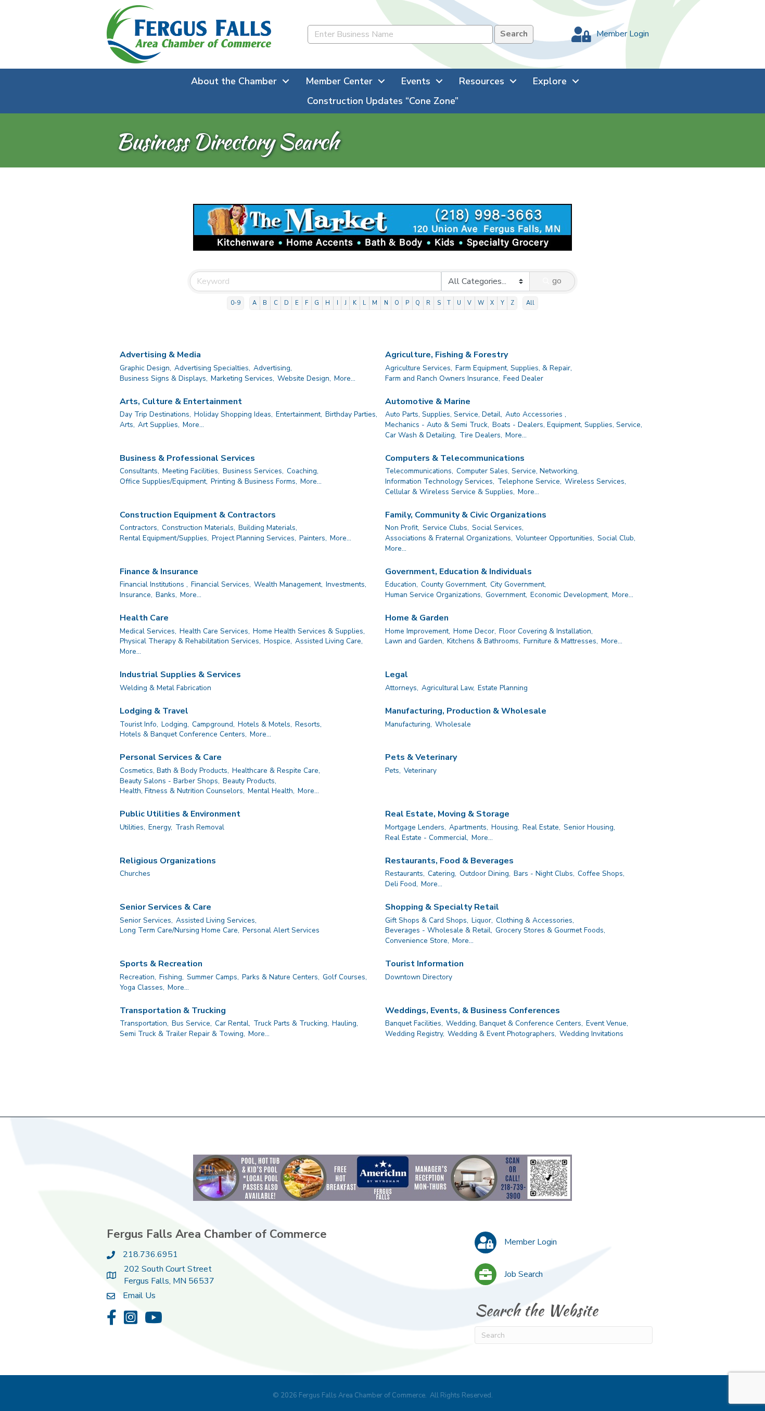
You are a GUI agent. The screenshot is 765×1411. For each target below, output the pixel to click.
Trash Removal (199, 827)
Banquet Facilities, (414, 1023)
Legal (396, 674)
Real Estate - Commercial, (426, 838)
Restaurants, (405, 873)
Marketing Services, (242, 378)
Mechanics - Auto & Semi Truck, (437, 425)
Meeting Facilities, (191, 471)
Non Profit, (402, 528)
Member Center (339, 81)
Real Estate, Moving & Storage (447, 814)
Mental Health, (271, 791)
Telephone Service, (530, 481)
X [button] (492, 303)
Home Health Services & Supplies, (309, 631)
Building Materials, (267, 528)
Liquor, (482, 920)
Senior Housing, (589, 827)
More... (344, 378)
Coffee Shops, (601, 873)
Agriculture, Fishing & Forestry (446, 354)
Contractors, (139, 528)
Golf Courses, (345, 977)
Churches (135, 873)
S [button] (439, 303)
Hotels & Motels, (265, 724)
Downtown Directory (418, 977)
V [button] (469, 303)
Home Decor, (474, 631)
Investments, (346, 584)
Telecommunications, (419, 471)
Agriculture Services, (418, 368)
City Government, (518, 584)
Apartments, (468, 827)
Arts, (127, 425)
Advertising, (272, 368)
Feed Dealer (523, 378)
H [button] (327, 303)
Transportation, (144, 1023)
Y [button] (502, 303)
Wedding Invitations (591, 1034)
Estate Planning (503, 688)
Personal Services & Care (171, 757)
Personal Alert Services (281, 930)
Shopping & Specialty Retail (442, 907)
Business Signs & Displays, (164, 378)
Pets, (393, 770)
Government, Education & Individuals (458, 571)
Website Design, (304, 378)
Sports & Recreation (161, 963)
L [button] (364, 303)
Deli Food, (401, 884)
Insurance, (136, 595)
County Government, (454, 584)
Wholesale (453, 724)
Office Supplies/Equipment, (164, 481)
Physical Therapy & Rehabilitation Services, (190, 641)
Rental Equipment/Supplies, (164, 538)
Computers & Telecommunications (455, 458)
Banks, (166, 595)
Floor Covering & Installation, (546, 631)
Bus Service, (192, 1023)
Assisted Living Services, (216, 920)
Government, (506, 595)
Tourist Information (424, 963)
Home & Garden (417, 618)
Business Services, (253, 471)
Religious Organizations (168, 860)
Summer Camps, (213, 977)
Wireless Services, (595, 481)
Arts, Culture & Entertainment (181, 401)
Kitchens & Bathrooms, (483, 641)
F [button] (306, 303)
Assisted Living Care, (329, 641)
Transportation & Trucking (173, 1010)
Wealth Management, (288, 584)
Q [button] (417, 303)
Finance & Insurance (159, 571)
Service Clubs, (446, 528)
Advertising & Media (160, 354)
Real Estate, (541, 827)
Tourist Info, (139, 724)
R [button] (428, 303)
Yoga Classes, (142, 987)
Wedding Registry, (414, 1034)
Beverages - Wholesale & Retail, (438, 930)
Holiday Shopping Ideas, (233, 414)
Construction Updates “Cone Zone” (382, 101)
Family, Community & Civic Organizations (465, 515)
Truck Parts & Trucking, (291, 1023)
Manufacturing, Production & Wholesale (465, 711)
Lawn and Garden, (414, 641)
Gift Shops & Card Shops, (426, 920)
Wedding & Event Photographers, (502, 1034)
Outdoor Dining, (485, 873)
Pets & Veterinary (421, 757)
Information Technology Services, (439, 481)
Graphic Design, (145, 368)
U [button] (459, 303)
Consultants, (139, 471)
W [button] (481, 303)
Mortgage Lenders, (415, 827)
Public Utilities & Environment (180, 814)
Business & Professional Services (187, 458)
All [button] (530, 303)
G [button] (316, 303)
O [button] (396, 303)
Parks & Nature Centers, (281, 977)
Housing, (505, 827)
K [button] (354, 303)
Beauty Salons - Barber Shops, (170, 781)
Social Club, (616, 538)
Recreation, (138, 977)
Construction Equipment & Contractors (198, 515)
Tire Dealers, (481, 435)
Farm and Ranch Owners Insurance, (442, 378)
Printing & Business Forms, (254, 481)
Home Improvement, (417, 631)
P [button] (407, 303)
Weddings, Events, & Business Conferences (472, 1010)
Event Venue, (607, 1023)
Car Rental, (232, 1023)
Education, (401, 584)
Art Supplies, (159, 425)
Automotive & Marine (427, 401)
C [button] (276, 303)
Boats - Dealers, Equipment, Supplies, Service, (567, 425)
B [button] (265, 303)
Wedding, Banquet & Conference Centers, (514, 1023)
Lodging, (175, 724)
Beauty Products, (249, 781)
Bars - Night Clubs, (544, 873)
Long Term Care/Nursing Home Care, (179, 930)
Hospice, (278, 641)
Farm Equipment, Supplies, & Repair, (513, 368)
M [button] (374, 303)
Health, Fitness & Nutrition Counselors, (182, 791)
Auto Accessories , (535, 414)
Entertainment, (299, 414)
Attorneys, (401, 688)
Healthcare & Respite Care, (276, 770)
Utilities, (132, 827)
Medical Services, (148, 631)
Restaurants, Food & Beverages (449, 860)
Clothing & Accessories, (535, 920)
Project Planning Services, (254, 538)
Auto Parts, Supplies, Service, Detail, (443, 414)
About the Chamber (234, 81)
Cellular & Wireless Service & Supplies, (450, 492)
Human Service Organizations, (433, 595)
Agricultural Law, (448, 688)
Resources (481, 81)
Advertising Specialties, (212, 368)
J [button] (346, 303)
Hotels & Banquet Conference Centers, (183, 734)
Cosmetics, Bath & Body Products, (174, 770)
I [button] (337, 303)
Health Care (144, 618)
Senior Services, (146, 920)
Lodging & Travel (154, 711)
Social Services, (498, 528)
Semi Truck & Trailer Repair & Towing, (182, 1034)
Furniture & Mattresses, (561, 641)
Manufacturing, (408, 724)
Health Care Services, (215, 631)
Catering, (442, 873)
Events (415, 81)
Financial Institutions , (154, 584)
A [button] (254, 303)
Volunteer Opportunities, (555, 538)
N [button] (386, 303)
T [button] (449, 303)
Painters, (313, 538)
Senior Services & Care (165, 907)
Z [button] (512, 303)
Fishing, (171, 977)
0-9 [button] (235, 303)
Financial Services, (221, 584)
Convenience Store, (417, 941)
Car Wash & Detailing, (420, 435)
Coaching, (302, 471)
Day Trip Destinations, (155, 414)
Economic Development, (569, 595)
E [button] (297, 303)
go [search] (557, 281)
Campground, (213, 724)
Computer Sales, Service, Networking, (517, 471)
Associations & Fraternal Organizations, (449, 538)
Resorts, (308, 724)
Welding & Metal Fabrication (165, 688)
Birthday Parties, (351, 414)
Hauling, (345, 1023)
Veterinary (420, 770)
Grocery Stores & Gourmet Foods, (550, 930)
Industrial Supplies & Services (180, 674)
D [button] (286, 303)
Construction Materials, (198, 528)
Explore (550, 81)
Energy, (160, 827)
